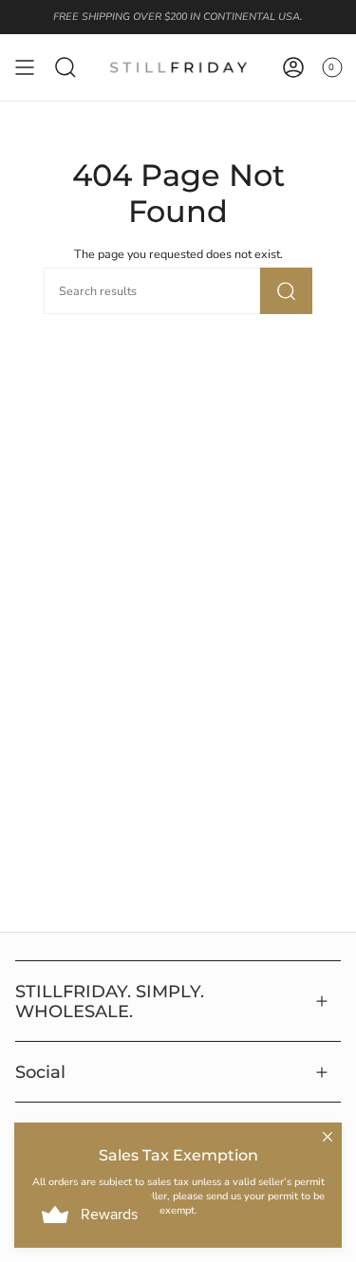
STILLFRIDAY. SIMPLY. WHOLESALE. (109, 1001)
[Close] (327, 1136)
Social (40, 1072)
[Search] (286, 291)
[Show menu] (25, 67)
